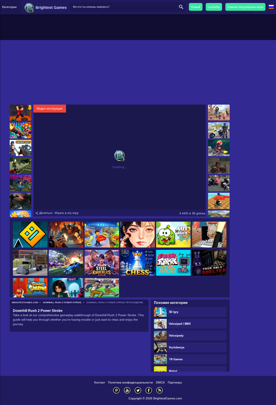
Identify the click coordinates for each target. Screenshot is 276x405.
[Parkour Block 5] (20, 113)
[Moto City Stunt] (219, 183)
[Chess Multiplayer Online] (137, 263)
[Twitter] (138, 390)
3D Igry (173, 312)
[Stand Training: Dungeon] (66, 235)
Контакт (99, 382)
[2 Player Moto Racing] (219, 148)
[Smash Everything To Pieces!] (209, 235)
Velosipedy (176, 335)
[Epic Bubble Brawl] (20, 130)
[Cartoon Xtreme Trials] (219, 113)
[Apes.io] (20, 183)
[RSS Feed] (159, 390)
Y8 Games (176, 359)
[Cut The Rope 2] (173, 235)
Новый (195, 7)
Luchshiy (214, 7)
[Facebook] (149, 390)
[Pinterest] (116, 390)
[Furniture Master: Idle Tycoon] (102, 235)
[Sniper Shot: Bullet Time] (20, 148)
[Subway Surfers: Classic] (30, 291)
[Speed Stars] (102, 291)
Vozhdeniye (176, 347)
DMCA (160, 382)
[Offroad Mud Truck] (30, 263)
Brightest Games (50, 7)
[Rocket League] (66, 263)
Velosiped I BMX (180, 323)
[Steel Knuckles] (102, 263)
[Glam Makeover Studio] (137, 235)
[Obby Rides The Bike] (219, 201)
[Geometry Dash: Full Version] (30, 235)
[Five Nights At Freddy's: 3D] (209, 263)
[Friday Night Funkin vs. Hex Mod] (173, 263)
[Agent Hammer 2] (20, 166)
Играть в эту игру (66, 213)
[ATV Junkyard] (219, 166)
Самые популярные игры (245, 7)
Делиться (45, 213)
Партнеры (175, 382)
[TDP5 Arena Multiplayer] (20, 201)
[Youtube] (127, 390)
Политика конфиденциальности (130, 382)
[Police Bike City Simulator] (219, 130)
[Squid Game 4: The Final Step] (66, 291)
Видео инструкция (50, 108)
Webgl (173, 371)
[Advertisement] (138, 72)
